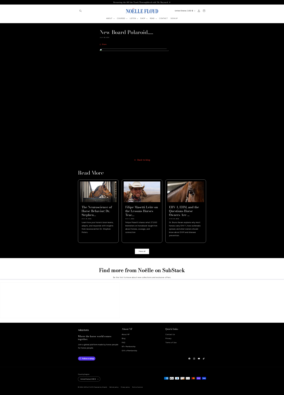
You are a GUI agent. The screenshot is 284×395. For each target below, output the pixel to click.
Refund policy (114, 387)
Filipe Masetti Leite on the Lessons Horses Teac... (141, 211)
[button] (80, 10)
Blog (123, 338)
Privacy (168, 338)
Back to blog (143, 160)
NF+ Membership (129, 347)
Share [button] (104, 44)
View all (142, 251)
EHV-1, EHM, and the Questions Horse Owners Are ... (184, 211)
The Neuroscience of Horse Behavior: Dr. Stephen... (97, 211)
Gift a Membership (129, 351)
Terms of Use (171, 343)
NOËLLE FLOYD (89, 387)
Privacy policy (125, 387)
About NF (126, 334)
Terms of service (137, 387)
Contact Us (170, 334)
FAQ (123, 343)
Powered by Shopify (100, 387)
